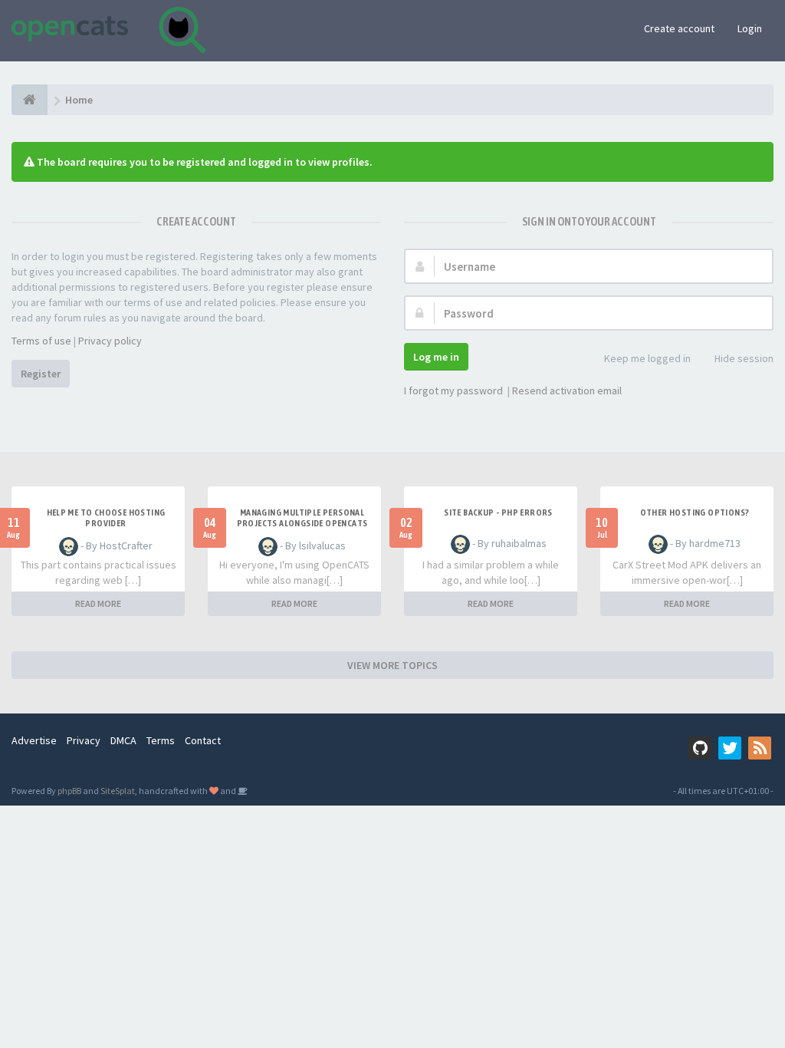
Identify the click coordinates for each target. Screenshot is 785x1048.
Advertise (34, 740)
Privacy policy (110, 341)
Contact (203, 740)
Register (41, 374)
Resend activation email (567, 390)
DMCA (123, 740)
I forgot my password (453, 390)
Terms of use (41, 341)
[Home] (29, 99)
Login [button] (749, 28)
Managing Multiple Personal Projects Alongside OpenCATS (302, 518)
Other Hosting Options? (695, 512)
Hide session (744, 358)
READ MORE (98, 603)
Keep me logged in (647, 358)
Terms (160, 740)
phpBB (69, 790)
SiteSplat (117, 790)
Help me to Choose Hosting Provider (106, 518)
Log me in (436, 357)
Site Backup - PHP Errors (498, 512)
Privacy (83, 740)
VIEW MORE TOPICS (392, 665)
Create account (679, 28)
